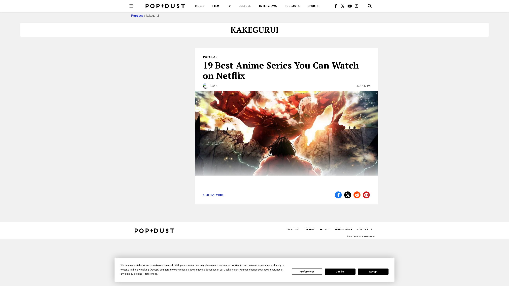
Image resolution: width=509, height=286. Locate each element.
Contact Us (364, 229)
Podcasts (292, 6)
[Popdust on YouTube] (350, 6)
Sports (313, 6)
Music (199, 6)
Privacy (325, 229)
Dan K (214, 86)
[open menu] (131, 6)
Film (215, 6)
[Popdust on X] (343, 6)
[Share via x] (347, 194)
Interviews (268, 6)
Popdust (137, 15)
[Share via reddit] (357, 194)
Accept (373, 271)
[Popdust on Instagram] (357, 6)
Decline (340, 271)
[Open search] (370, 6)
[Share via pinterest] (366, 194)
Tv (229, 6)
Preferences (307, 271)
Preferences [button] (150, 273)
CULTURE (245, 6)
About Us (293, 229)
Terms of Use (343, 229)
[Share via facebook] (338, 194)
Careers (309, 229)
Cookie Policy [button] (231, 269)
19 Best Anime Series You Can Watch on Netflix (281, 70)
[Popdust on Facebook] (336, 6)
